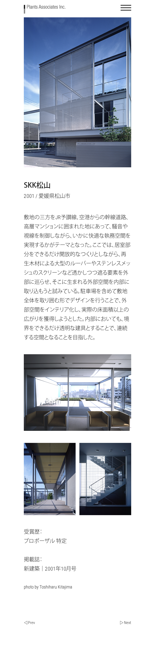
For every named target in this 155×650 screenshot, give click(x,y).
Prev (31, 622)
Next (127, 622)
